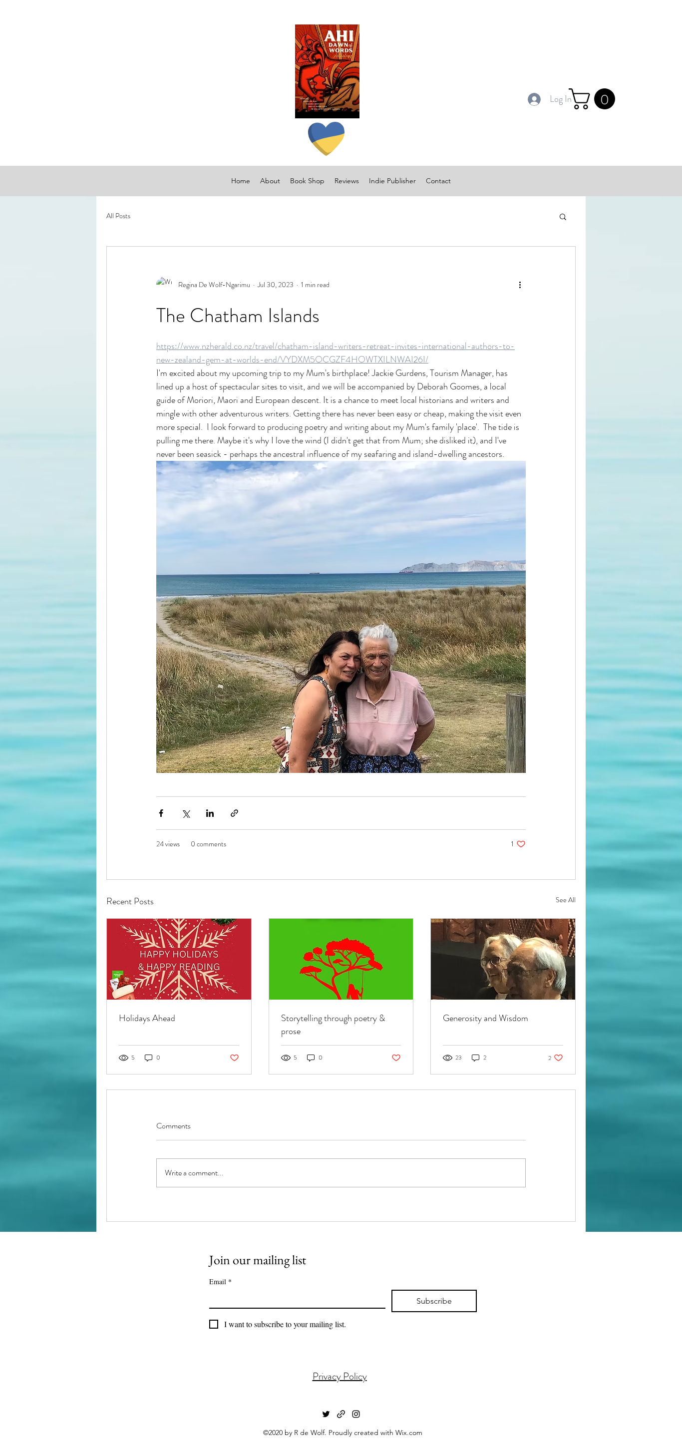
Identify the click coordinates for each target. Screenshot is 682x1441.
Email (220, 1281)
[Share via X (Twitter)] (185, 813)
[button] (594, 98)
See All (566, 900)
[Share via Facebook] (161, 813)
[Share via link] (234, 813)
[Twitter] (326, 1414)
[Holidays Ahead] (179, 959)
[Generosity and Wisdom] (503, 959)
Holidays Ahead (147, 1018)
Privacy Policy (340, 1376)
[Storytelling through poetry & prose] (341, 959)
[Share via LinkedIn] (210, 813)
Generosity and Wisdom (485, 1018)
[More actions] (520, 285)
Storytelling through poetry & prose (333, 1025)
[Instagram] (356, 1414)
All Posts (118, 216)
